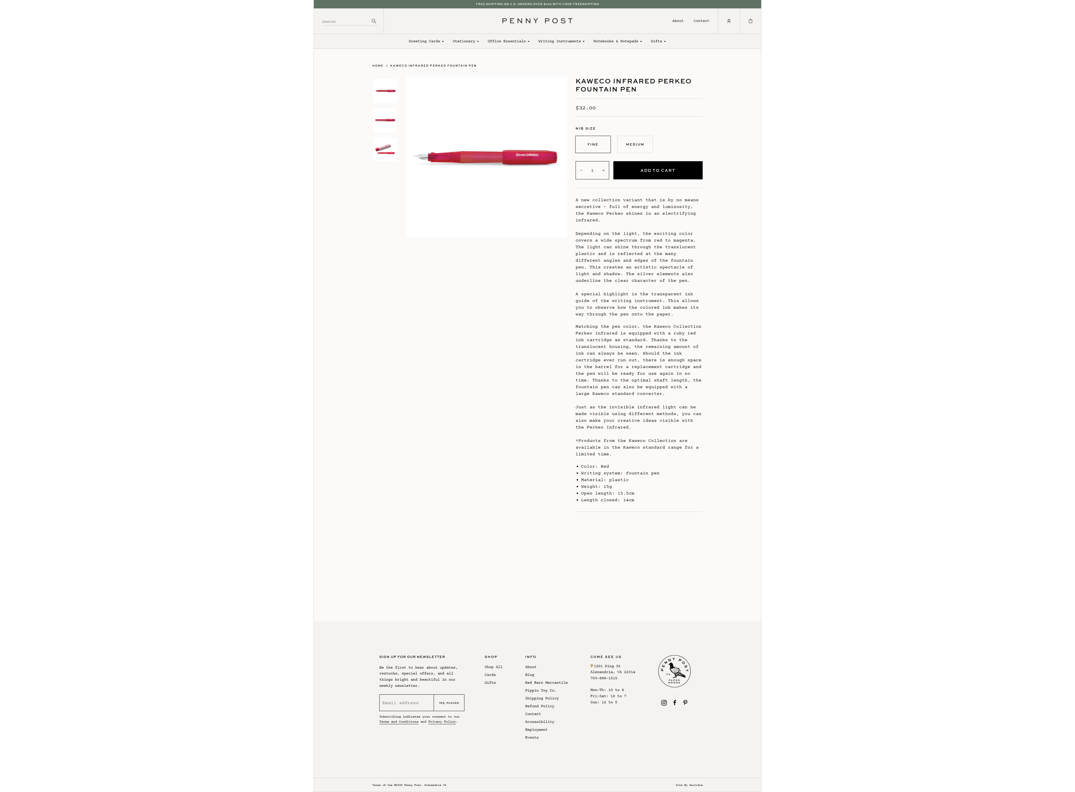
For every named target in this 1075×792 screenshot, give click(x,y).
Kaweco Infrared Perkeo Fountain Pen (433, 65)
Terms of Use (382, 784)
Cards (490, 675)
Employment (536, 729)
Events (532, 737)
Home (378, 65)
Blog (529, 675)
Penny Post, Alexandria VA (425, 784)
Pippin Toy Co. (541, 690)
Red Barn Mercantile (546, 682)
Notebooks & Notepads (615, 41)
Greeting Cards (424, 41)
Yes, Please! (449, 703)
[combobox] (346, 20)
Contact (701, 20)
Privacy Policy (442, 721)
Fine (593, 144)
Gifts (656, 41)
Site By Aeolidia (689, 784)
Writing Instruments (559, 41)
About (678, 20)
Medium (635, 144)
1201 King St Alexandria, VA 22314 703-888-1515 (612, 672)
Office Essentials (507, 41)
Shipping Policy (542, 698)
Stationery (464, 41)
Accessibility (539, 722)
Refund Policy (539, 706)
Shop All (494, 667)
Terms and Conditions (399, 721)
